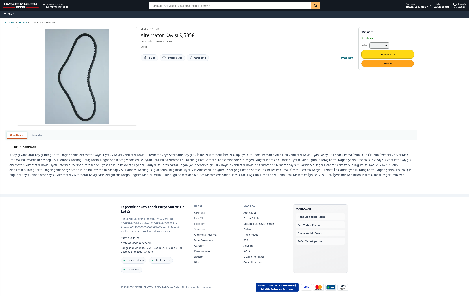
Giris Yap (199, 212)
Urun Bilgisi (17, 135)
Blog (197, 262)
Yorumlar (37, 135)
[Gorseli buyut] (77, 76)
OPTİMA (22, 22)
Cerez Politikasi (253, 262)
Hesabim (199, 223)
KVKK (246, 251)
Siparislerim (201, 229)
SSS (245, 240)
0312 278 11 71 (130, 238)
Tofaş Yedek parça (310, 241)
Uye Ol (198, 218)
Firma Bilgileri (252, 218)
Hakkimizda (250, 234)
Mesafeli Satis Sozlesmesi (259, 223)
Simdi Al (387, 63)
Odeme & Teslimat (205, 234)
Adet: (364, 45)
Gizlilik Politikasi (253, 256)
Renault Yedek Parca (311, 216)
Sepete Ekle (387, 54)
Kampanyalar (202, 251)
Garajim (199, 245)
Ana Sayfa (249, 212)
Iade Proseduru (204, 240)
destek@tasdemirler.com (136, 243)
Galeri (247, 229)
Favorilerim (346, 57)
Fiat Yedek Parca (309, 225)
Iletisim (199, 256)
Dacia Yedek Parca (310, 233)
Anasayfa (10, 22)
